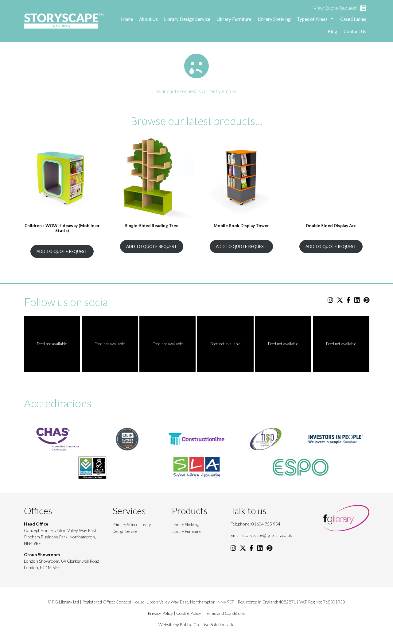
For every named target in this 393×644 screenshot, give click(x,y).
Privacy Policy (160, 613)
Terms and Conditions (224, 613)
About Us (148, 19)
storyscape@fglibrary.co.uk (267, 535)
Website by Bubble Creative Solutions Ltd (196, 624)
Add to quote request (62, 251)
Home (127, 19)
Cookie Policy (188, 613)
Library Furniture (233, 19)
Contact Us (355, 31)
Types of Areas (312, 19)
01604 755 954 (265, 523)
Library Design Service (187, 19)
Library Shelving (274, 19)
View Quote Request (335, 8)
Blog (332, 31)
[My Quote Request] (363, 8)
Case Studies (353, 19)
